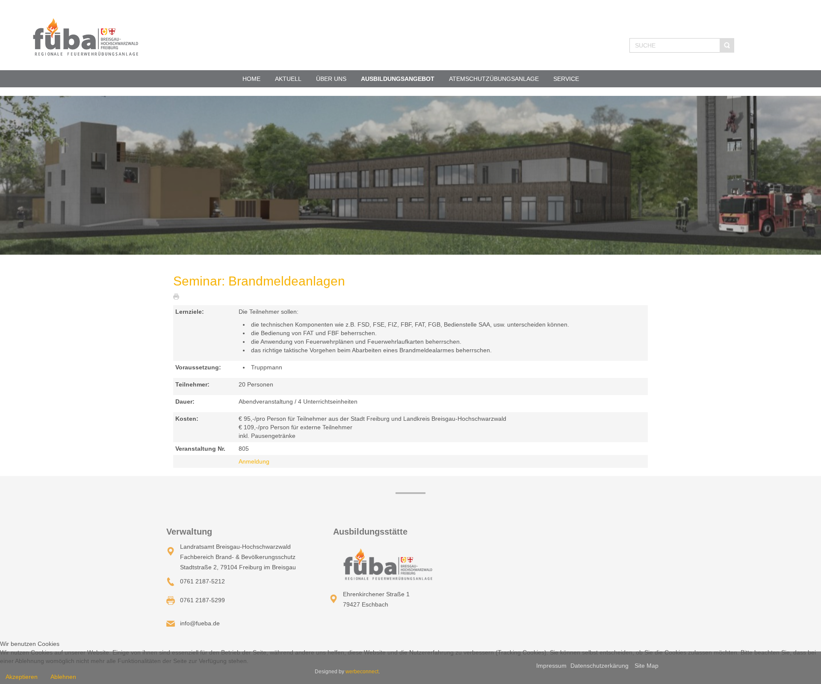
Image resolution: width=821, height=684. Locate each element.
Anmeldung (254, 461)
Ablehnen (63, 676)
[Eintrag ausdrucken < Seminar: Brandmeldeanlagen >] (178, 296)
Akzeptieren (22, 676)
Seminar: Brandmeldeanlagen (259, 281)
